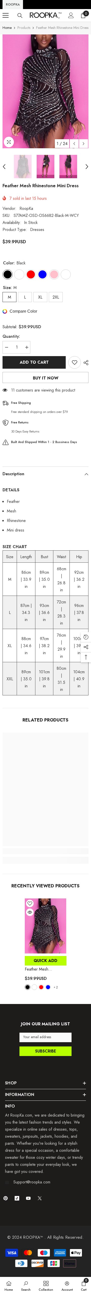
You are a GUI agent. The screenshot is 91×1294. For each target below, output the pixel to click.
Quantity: (11, 336)
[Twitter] (39, 1198)
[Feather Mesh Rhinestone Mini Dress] (45, 925)
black (27, 987)
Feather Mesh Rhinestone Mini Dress (45, 969)
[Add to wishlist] (74, 362)
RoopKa (26, 208)
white (34, 987)
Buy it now (45, 378)
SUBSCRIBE (45, 1051)
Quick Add (45, 961)
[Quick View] (30, 912)
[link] (45, 851)
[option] (45, 91)
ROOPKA (13, 4)
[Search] (20, 16)
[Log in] (71, 15)
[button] (74, 143)
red (41, 987)
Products (23, 27)
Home (7, 27)
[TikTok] (17, 1198)
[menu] (6, 15)
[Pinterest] (5, 1198)
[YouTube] (28, 1198)
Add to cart (34, 362)
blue (48, 987)
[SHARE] (84, 363)
